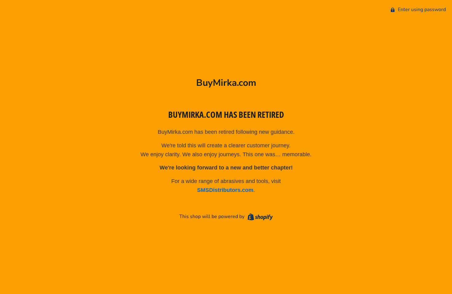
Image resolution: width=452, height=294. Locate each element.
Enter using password (421, 9)
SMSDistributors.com (225, 190)
